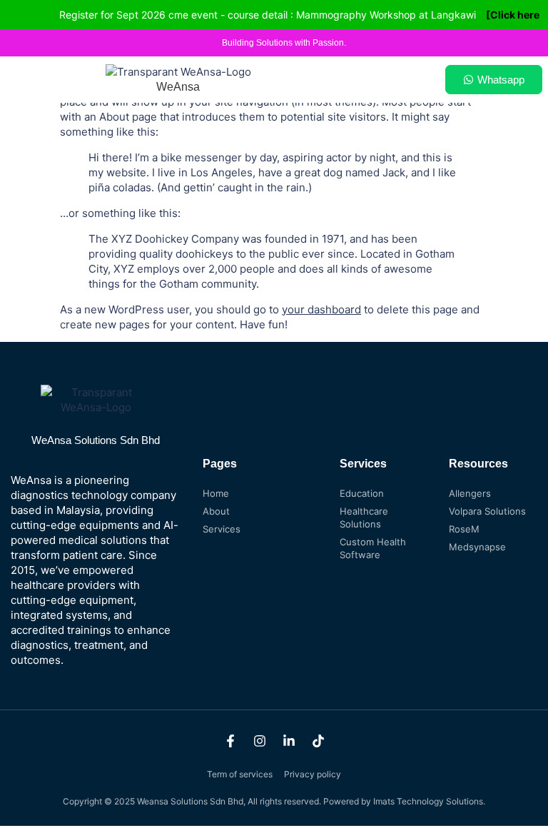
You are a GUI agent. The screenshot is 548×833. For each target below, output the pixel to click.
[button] (392, 79)
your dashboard (321, 309)
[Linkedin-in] (289, 741)
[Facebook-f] (230, 741)
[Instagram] (260, 741)
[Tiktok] (318, 741)
